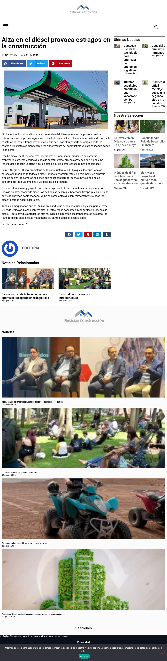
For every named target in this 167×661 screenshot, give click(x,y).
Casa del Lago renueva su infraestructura (75, 295)
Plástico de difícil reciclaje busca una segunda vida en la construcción (126, 178)
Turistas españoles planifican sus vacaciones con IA (24, 543)
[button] (6, 25)
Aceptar (84, 656)
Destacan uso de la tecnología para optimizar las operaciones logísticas (25, 295)
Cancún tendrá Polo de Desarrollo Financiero (152, 141)
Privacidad (83, 642)
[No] (162, 652)
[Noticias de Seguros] (82, 10)
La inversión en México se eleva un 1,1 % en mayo (125, 141)
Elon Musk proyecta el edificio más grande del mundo (152, 178)
